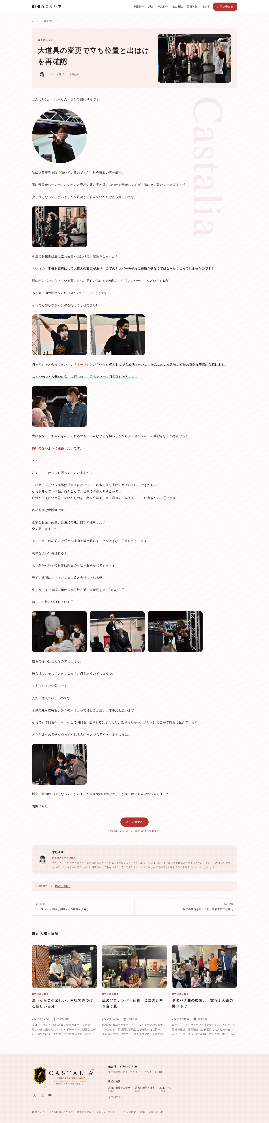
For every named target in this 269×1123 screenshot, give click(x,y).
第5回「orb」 (62, 885)
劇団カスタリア (47, 7)
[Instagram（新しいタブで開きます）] (42, 1095)
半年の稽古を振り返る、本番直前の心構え (208, 907)
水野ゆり (74, 74)
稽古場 (205, 6)
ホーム (35, 21)
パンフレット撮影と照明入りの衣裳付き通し (62, 907)
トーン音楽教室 (127, 1112)
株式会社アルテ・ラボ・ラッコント (96, 1112)
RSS (142, 1112)
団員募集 (192, 6)
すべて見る (117, 1097)
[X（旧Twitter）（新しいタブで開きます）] (34, 1095)
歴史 (151, 6)
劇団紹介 (139, 6)
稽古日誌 (177, 6)
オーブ (81, 364)
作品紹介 (163, 6)
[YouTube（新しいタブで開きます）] (50, 1095)
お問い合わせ (225, 6)
